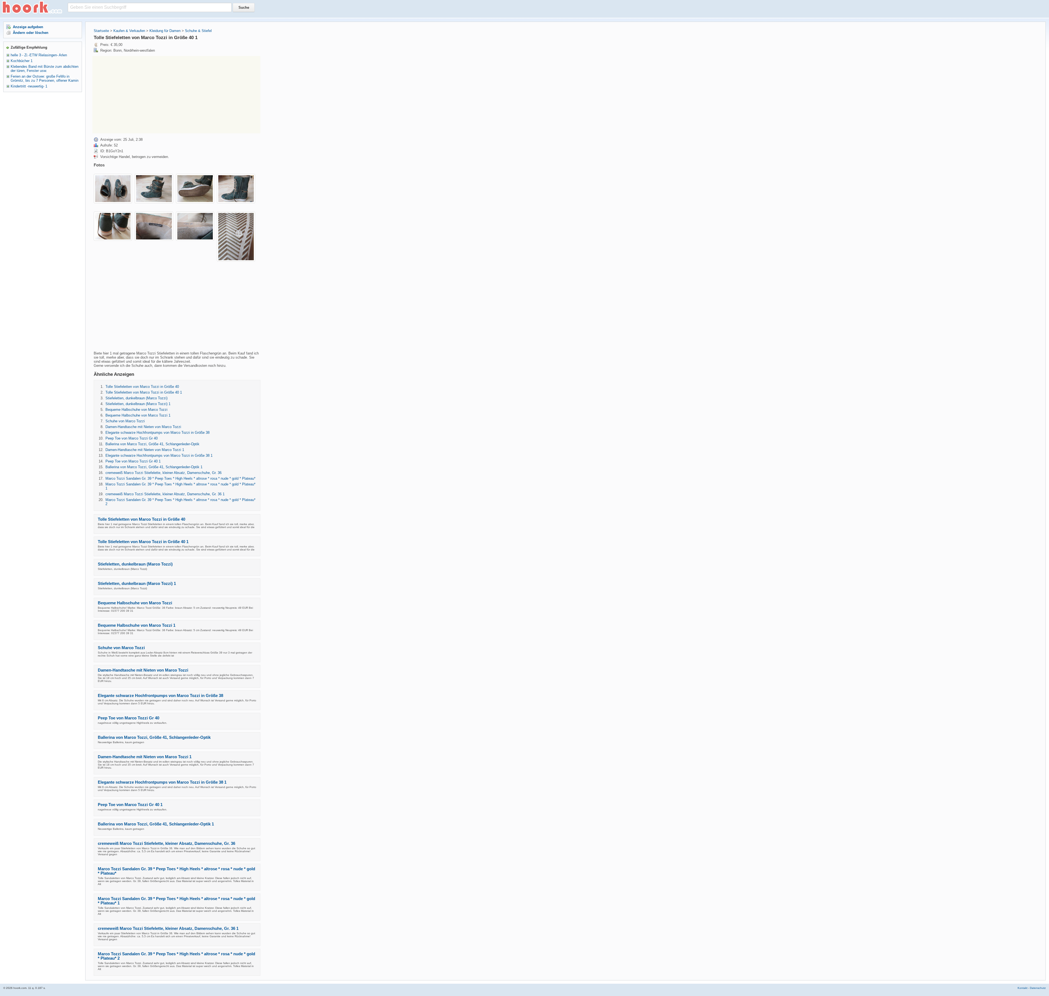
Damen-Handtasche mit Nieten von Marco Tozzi (143, 427)
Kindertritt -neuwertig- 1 (29, 86)
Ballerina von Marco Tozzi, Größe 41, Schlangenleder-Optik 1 (153, 467)
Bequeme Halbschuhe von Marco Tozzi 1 (137, 415)
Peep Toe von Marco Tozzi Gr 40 (131, 438)
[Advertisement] (138, 94)
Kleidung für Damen (165, 31)
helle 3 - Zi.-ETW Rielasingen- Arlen (39, 55)
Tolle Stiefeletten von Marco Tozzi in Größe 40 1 (143, 392)
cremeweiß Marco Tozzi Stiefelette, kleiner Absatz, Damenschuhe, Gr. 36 (163, 473)
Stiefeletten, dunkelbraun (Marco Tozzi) (136, 398)
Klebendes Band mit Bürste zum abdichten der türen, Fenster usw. (44, 69)
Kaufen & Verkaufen (129, 31)
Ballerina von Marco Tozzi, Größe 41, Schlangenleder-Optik (152, 444)
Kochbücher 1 (22, 61)
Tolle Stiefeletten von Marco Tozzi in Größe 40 (142, 387)
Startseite (101, 31)
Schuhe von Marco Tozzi (125, 421)
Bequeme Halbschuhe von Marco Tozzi (136, 410)
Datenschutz (1038, 987)
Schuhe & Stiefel (198, 31)
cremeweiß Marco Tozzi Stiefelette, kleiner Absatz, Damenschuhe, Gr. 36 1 (165, 494)
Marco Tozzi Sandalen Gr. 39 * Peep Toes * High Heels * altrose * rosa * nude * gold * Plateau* (180, 478)
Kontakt (1022, 987)
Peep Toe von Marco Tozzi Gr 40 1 (133, 461)
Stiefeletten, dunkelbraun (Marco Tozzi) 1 (137, 404)
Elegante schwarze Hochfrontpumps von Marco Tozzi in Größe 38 (157, 432)
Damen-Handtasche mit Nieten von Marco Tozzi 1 (144, 450)
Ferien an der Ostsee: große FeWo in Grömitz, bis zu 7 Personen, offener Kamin (44, 78)
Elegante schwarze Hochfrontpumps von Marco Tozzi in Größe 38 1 (159, 455)
